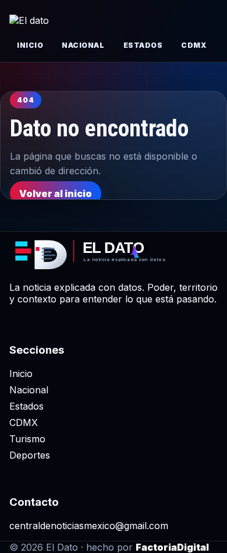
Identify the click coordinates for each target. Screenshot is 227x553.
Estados (143, 45)
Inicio (30, 45)
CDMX (193, 45)
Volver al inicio (55, 193)
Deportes (29, 455)
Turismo (27, 439)
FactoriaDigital (172, 547)
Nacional (83, 45)
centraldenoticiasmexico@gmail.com (88, 525)
